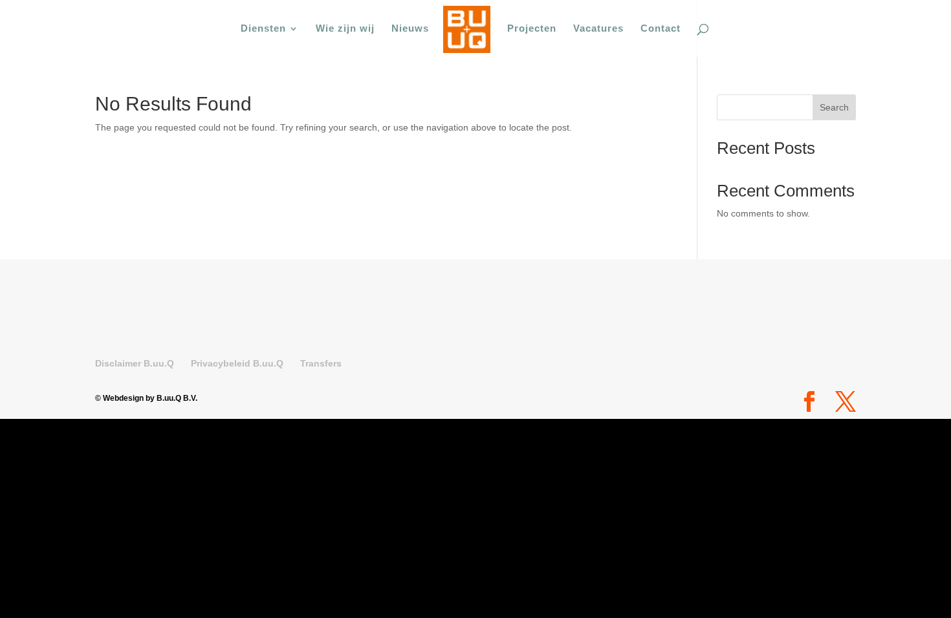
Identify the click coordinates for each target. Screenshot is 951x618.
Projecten (531, 29)
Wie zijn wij (345, 29)
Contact (660, 29)
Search (834, 107)
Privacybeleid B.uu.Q (237, 363)
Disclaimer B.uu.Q (134, 363)
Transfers (321, 363)
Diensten (263, 29)
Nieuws (410, 29)
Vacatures (598, 29)
